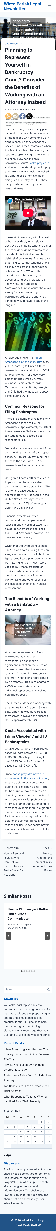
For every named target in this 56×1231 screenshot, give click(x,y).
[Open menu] (49, 6)
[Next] (47, 936)
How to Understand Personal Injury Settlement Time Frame (42, 859)
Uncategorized (13, 44)
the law (43, 778)
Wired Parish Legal (17, 109)
